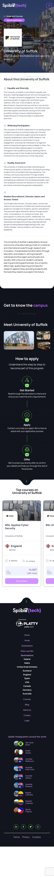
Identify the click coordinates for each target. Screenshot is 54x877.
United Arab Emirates (27, 666)
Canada (27, 686)
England (27, 674)
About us (27, 710)
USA (27, 682)
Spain (27, 678)
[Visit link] (21, 536)
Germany (27, 690)
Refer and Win (27, 651)
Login (27, 721)
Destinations (27, 646)
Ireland (27, 659)
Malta (27, 663)
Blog (27, 705)
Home (27, 635)
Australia (27, 693)
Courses (27, 699)
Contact (27, 715)
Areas (27, 640)
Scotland (27, 670)
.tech (29, 627)
